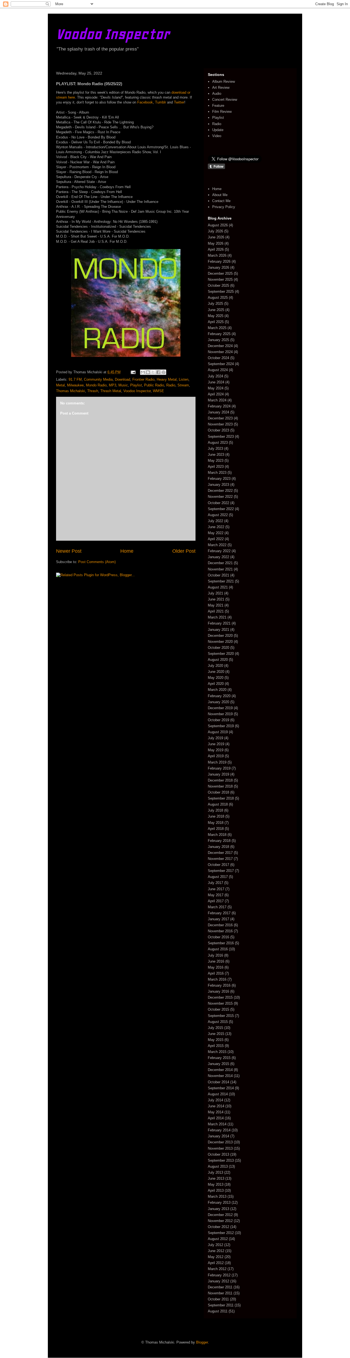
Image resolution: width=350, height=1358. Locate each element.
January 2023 (218, 485)
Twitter (179, 102)
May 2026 (215, 243)
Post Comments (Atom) (97, 562)
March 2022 (217, 545)
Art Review (220, 87)
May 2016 (215, 967)
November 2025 (220, 279)
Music (123, 385)
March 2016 (217, 979)
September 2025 (221, 291)
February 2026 (219, 261)
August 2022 (218, 515)
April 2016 (216, 973)
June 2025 (216, 310)
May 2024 (215, 388)
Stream (183, 385)
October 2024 (218, 358)
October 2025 (218, 285)
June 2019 (216, 744)
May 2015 (215, 1040)
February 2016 (219, 985)
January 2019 (218, 774)
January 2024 (218, 412)
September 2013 (221, 1160)
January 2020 (218, 702)
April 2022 (216, 539)
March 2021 (217, 617)
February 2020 (219, 696)
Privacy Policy (223, 207)
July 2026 (215, 231)
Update (217, 130)
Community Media (98, 379)
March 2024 (217, 400)
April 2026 (216, 249)
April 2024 (216, 394)
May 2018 (215, 823)
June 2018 (216, 816)
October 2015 (218, 1009)
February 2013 (219, 1202)
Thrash (92, 391)
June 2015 (216, 1034)
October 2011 (218, 1299)
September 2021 (221, 581)
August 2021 (218, 587)
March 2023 (217, 473)
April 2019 (216, 756)
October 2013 (218, 1154)
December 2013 (220, 1142)
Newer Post (68, 551)
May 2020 (215, 678)
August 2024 (218, 370)
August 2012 (218, 1239)
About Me (220, 195)
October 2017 (218, 865)
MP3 (112, 385)
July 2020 (215, 666)
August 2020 (218, 660)
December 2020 (220, 636)
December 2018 (220, 780)
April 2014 (216, 1118)
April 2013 (216, 1190)
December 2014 (220, 1070)
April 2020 (216, 684)
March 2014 (217, 1124)
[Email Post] (133, 372)
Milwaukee (75, 385)
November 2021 (220, 569)
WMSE (158, 391)
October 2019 (218, 720)
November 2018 (220, 786)
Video (216, 136)
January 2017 (218, 919)
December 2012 (220, 1215)
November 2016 (220, 931)
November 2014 (220, 1076)
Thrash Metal (110, 391)
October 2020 (218, 648)
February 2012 (219, 1275)
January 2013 (218, 1209)
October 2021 (218, 575)
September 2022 (221, 509)
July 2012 (215, 1245)
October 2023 (218, 430)
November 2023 (220, 424)
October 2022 (218, 503)
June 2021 (216, 599)
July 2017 (215, 883)
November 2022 (220, 497)
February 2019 (219, 768)
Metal (60, 385)
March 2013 (217, 1196)
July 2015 (215, 1028)
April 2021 (216, 611)
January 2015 (218, 1064)
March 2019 (217, 762)
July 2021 (215, 593)
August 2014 (218, 1094)
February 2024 (219, 406)
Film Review (222, 112)
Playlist (136, 385)
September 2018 (221, 798)
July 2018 (215, 810)
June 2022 (216, 527)
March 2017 (217, 907)
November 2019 (220, 714)
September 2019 (221, 726)
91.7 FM (75, 379)
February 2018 (219, 841)
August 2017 (218, 877)
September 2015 (221, 1016)
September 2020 (221, 654)
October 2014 (218, 1082)
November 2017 (220, 859)
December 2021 (220, 563)
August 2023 (218, 442)
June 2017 (216, 889)
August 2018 (218, 804)
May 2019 (215, 750)
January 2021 (218, 630)
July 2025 (215, 303)
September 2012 (221, 1233)
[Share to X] (153, 372)
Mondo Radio (96, 385)
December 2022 (220, 491)
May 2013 (215, 1184)
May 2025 (215, 316)
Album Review (223, 81)
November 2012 (220, 1221)
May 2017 (215, 895)
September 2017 (221, 871)
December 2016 (220, 925)
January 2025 (218, 340)
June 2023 (216, 454)
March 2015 (217, 1052)
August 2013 (218, 1166)
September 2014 (221, 1088)
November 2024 (220, 352)
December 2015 (220, 997)
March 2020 (217, 690)
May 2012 (215, 1257)
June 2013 (216, 1178)
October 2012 (218, 1227)
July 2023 (215, 448)
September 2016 (221, 943)
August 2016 (218, 949)
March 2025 (217, 328)
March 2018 (217, 835)
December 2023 (220, 418)
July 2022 (215, 521)
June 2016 (216, 961)
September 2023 (221, 436)
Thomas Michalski (70, 391)
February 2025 (219, 334)
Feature (218, 105)
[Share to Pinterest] (163, 372)
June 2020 (216, 672)
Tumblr (160, 102)
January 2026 (218, 267)
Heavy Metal (167, 379)
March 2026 (217, 255)
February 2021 (219, 623)
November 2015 (220, 1003)
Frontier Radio (143, 379)
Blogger (202, 1342)
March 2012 (217, 1269)
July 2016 (215, 955)
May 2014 (215, 1112)
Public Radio (154, 385)
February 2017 (219, 913)
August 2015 (218, 1022)
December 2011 (220, 1287)
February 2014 (219, 1130)
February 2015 (219, 1058)
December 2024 (220, 346)
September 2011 (221, 1305)
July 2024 (215, 376)
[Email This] (142, 372)
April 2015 (216, 1046)
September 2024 (221, 364)
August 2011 (218, 1311)
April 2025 (216, 322)
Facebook (145, 102)
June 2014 (216, 1106)
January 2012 (218, 1281)
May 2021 (215, 605)
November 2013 (220, 1148)
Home (126, 551)
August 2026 (218, 225)
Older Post (184, 551)
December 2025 (220, 273)
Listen (183, 379)
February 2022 (219, 551)
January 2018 (218, 847)
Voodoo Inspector (113, 34)
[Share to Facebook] (158, 372)
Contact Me (221, 201)
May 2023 (215, 460)
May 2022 (215, 533)
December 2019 (220, 708)
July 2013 (215, 1172)
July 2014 (215, 1100)
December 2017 (220, 853)
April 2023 (216, 466)
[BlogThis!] (148, 372)
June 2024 (216, 382)
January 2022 (218, 557)
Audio (216, 93)
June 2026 (216, 237)
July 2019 (215, 738)
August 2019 (218, 732)
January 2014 (218, 1136)
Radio (170, 385)
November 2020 (220, 642)
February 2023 (219, 479)
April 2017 (216, 901)
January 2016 (218, 991)
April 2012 (216, 1263)
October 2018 (218, 792)
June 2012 (216, 1251)
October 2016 (218, 937)
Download (122, 379)
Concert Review (224, 99)
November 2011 (220, 1293)
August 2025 (218, 297)
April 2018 (216, 829)
